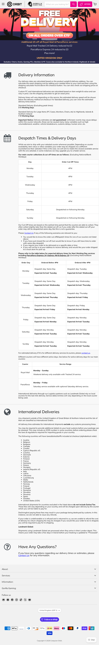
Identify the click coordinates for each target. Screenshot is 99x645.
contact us (85, 353)
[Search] (73, 4)
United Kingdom (48, 610)
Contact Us (28, 233)
